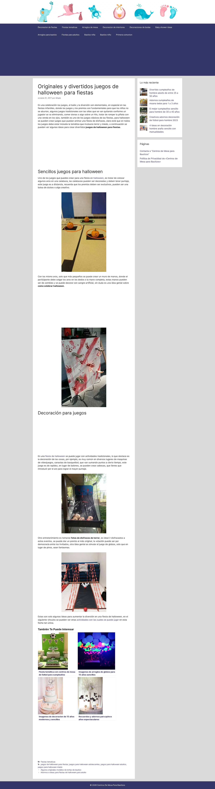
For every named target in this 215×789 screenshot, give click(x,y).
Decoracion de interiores (114, 27)
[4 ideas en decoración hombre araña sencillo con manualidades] (143, 128)
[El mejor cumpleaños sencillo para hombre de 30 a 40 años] (143, 111)
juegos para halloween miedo (50, 767)
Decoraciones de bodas (140, 27)
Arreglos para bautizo (47, 35)
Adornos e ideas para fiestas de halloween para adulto (63, 772)
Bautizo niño (105, 35)
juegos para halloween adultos (113, 764)
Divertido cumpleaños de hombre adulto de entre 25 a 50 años (163, 92)
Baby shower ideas (163, 27)
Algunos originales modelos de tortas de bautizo (61, 770)
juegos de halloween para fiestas (54, 764)
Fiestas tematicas (69, 27)
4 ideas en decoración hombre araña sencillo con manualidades (162, 128)
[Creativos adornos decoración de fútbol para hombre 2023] (143, 120)
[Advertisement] (107, 57)
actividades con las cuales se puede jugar (98, 620)
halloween (98, 178)
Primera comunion (124, 35)
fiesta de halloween (55, 456)
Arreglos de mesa (90, 27)
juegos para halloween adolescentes (84, 764)
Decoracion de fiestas (47, 27)
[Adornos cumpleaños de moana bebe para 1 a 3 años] (143, 103)
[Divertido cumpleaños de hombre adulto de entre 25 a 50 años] (143, 92)
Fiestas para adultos (70, 35)
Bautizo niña (89, 35)
